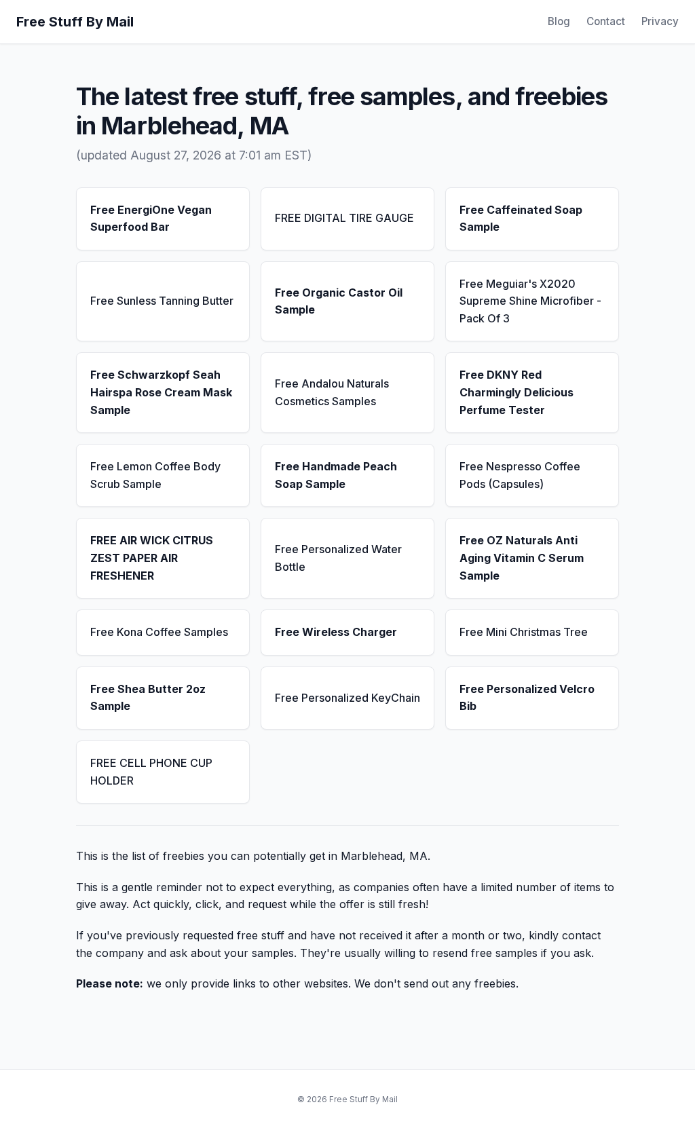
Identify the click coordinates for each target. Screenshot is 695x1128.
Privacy (660, 21)
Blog (559, 21)
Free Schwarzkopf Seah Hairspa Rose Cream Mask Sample (161, 392)
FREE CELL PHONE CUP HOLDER (151, 771)
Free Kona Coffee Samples (159, 632)
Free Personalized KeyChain (347, 697)
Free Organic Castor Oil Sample (338, 301)
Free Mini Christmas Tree (523, 632)
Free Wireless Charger (336, 632)
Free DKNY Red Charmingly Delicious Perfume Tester (516, 392)
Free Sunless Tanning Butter (161, 300)
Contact (605, 21)
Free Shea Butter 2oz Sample (148, 697)
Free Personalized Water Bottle (338, 558)
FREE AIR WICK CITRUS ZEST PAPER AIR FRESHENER (151, 557)
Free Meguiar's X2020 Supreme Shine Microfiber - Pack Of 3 (530, 301)
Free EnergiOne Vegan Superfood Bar (151, 218)
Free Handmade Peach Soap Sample (336, 475)
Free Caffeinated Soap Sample (520, 218)
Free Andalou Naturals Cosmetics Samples (332, 392)
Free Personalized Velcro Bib (527, 697)
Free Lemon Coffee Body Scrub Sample (155, 475)
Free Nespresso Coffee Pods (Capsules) (519, 475)
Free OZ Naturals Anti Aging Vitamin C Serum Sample (521, 557)
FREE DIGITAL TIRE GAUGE (344, 218)
